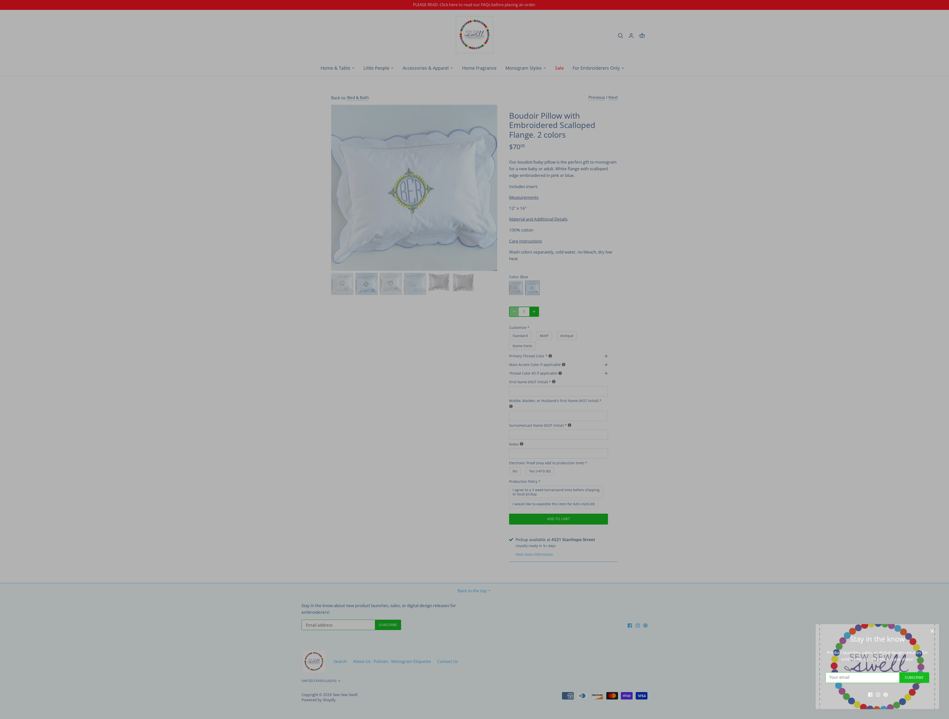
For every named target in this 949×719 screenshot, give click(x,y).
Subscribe (914, 677)
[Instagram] (878, 694)
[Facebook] (870, 694)
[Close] (932, 631)
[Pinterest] (886, 694)
